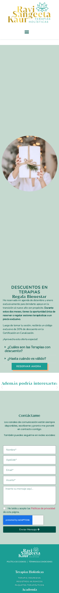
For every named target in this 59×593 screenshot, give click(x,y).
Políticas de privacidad (43, 508)
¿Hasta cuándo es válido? (27, 358)
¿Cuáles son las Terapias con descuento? (28, 349)
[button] (26, 32)
